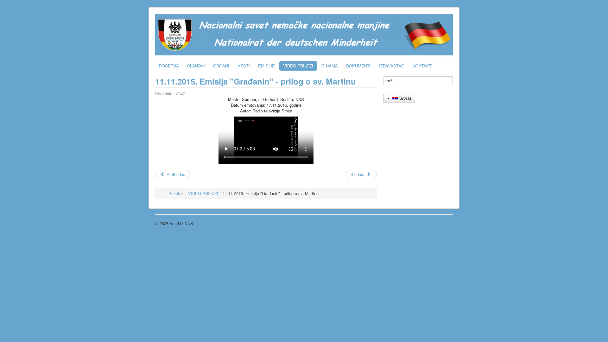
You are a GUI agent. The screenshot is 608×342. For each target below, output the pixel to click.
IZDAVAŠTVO (391, 66)
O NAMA (329, 66)
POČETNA (169, 66)
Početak (176, 193)
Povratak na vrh (438, 223)
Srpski (404, 98)
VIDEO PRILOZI (298, 66)
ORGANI (221, 66)
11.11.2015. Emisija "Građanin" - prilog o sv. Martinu (255, 81)
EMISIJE (266, 66)
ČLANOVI (196, 66)
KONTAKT (422, 66)
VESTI (244, 66)
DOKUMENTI (358, 66)
